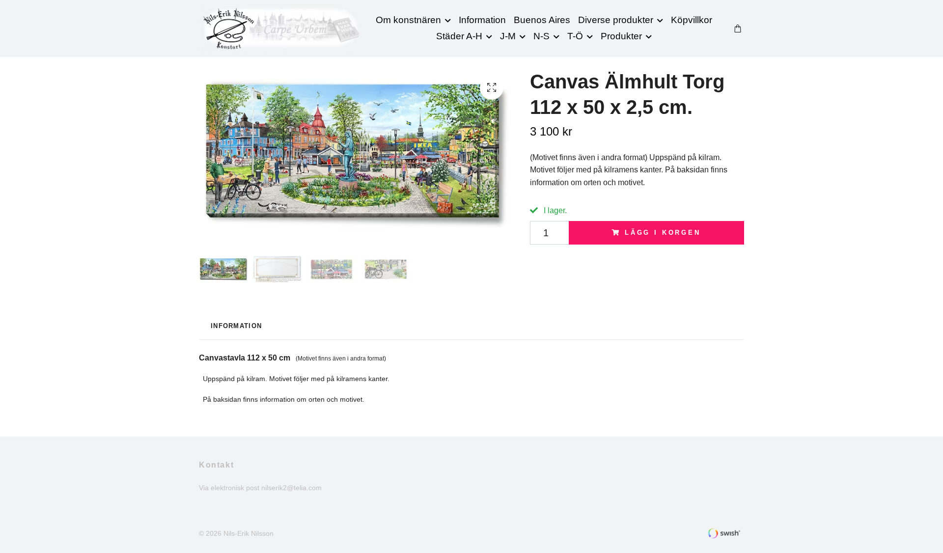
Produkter (621, 36)
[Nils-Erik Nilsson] (281, 28)
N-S (541, 36)
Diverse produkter (615, 20)
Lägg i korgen (663, 232)
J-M (508, 36)
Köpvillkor (691, 20)
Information (482, 20)
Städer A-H (459, 36)
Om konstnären (408, 20)
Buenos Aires (542, 20)
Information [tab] (236, 326)
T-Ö (575, 36)
